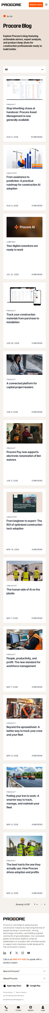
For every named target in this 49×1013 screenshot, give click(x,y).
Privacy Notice (8, 992)
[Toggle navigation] (46, 5)
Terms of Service (21, 992)
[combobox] (24, 69)
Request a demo (36, 5)
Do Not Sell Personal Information (13, 995)
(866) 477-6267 (19, 959)
